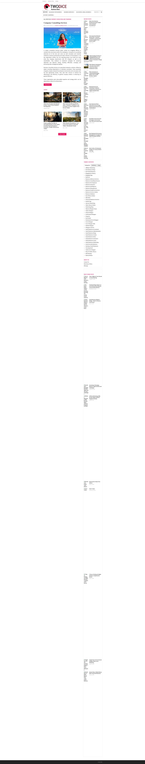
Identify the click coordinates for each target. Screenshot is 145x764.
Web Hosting (89, 253)
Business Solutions (90, 194)
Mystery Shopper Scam (91, 208)
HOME (45, 12)
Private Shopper (89, 212)
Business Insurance (90, 184)
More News (62, 134)
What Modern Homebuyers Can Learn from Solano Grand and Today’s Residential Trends (71, 124)
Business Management (91, 188)
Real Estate (88, 218)
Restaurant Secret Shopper (92, 220)
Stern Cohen (92, 488)
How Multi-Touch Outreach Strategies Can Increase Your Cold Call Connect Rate (95, 120)
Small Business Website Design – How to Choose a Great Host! (95, 301)
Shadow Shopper (90, 225)
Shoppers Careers (90, 227)
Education (88, 197)
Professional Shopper (91, 214)
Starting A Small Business (92, 246)
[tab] (87, 165)
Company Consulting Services (55, 23)
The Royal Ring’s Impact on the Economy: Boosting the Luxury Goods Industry (95, 286)
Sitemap (56, 1)
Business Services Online (92, 192)
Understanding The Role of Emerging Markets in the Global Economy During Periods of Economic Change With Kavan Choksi (52, 126)
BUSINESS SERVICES (69, 12)
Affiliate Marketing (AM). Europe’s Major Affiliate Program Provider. (94, 397)
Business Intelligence (91, 186)
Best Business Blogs (90, 169)
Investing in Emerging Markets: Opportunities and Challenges (95, 386)
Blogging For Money (91, 173)
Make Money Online (91, 205)
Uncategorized (89, 248)
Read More (47, 84)
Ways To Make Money (91, 251)
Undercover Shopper (91, 249)
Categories (87, 165)
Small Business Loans (91, 240)
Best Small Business (90, 171)
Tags (99, 165)
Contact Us (44, 1)
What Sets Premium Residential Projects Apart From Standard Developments (51, 105)
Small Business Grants (91, 234)
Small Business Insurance (92, 238)
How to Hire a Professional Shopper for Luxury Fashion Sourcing (95, 149)
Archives (94, 165)
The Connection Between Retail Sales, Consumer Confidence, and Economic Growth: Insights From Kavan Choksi (95, 38)
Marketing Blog (89, 207)
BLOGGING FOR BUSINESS (55, 12)
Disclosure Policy (51, 1)
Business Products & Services (93, 190)
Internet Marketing (90, 203)
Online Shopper (89, 210)
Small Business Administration (93, 231)
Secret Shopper (89, 221)
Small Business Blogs (91, 233)
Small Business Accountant (92, 229)
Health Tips (88, 201)
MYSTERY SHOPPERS (48, 15)
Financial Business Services (92, 199)
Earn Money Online (90, 195)
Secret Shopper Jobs (90, 223)
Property (88, 216)
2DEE (101, 762)
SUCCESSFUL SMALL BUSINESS (83, 12)
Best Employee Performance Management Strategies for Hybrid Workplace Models (95, 135)
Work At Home (89, 255)
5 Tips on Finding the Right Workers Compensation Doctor (95, 576)
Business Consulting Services (61, 25)
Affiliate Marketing (90, 167)
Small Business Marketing (92, 242)
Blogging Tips (89, 175)
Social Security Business (91, 244)
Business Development (91, 182)
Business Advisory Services (92, 179)
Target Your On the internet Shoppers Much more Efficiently (95, 661)
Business (88, 177)
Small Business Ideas (91, 236)
